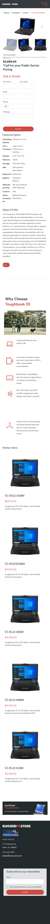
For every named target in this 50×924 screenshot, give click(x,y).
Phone (5, 102)
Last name (24, 82)
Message (6, 112)
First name (7, 82)
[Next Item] (42, 27)
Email (5, 92)
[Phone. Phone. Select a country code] (7, 106)
